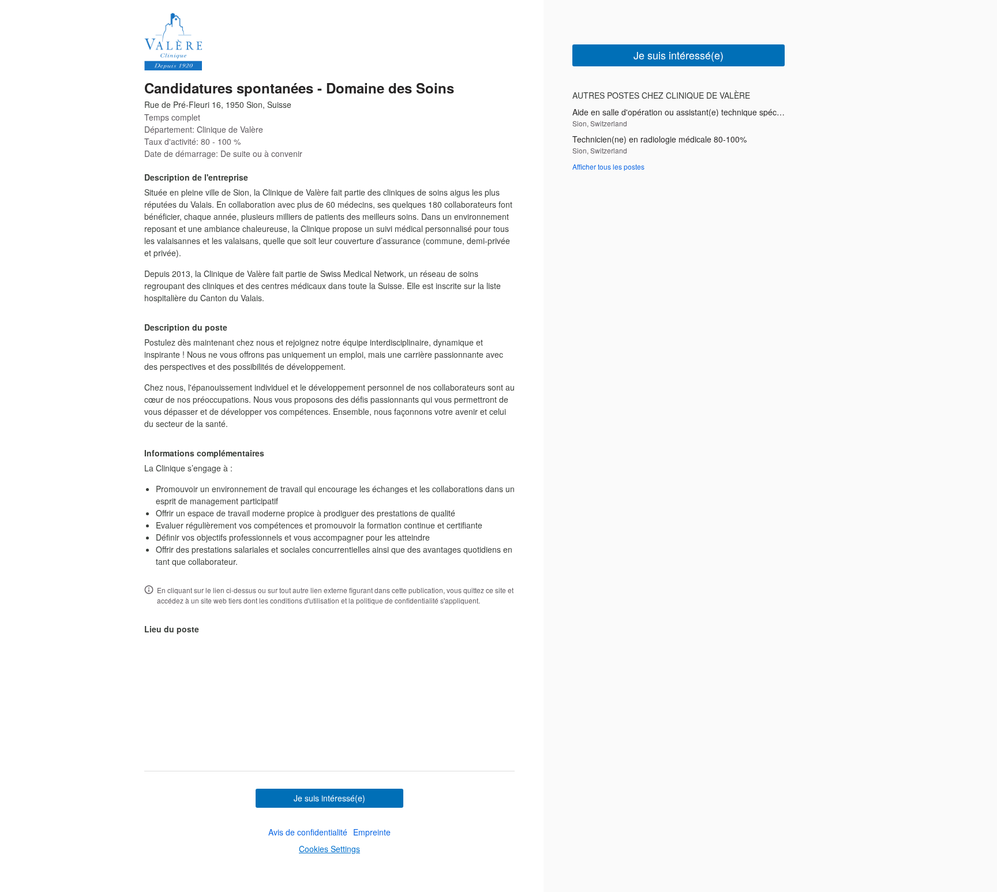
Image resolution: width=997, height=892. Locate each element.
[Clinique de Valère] (173, 41)
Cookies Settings (329, 848)
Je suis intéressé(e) (329, 798)
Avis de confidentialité (307, 832)
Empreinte (372, 832)
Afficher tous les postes (608, 166)
